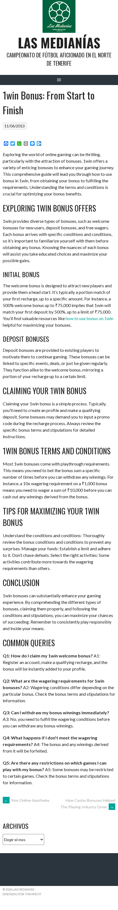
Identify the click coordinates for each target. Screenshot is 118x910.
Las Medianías (59, 42)
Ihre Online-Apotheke (26, 800)
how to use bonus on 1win (89, 318)
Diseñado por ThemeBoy (21, 894)
